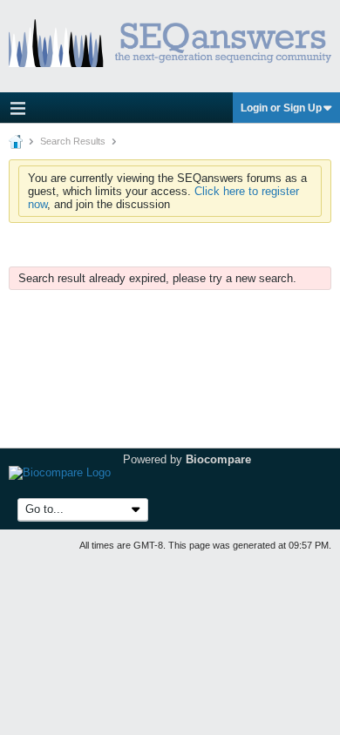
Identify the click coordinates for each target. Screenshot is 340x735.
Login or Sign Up (281, 108)
